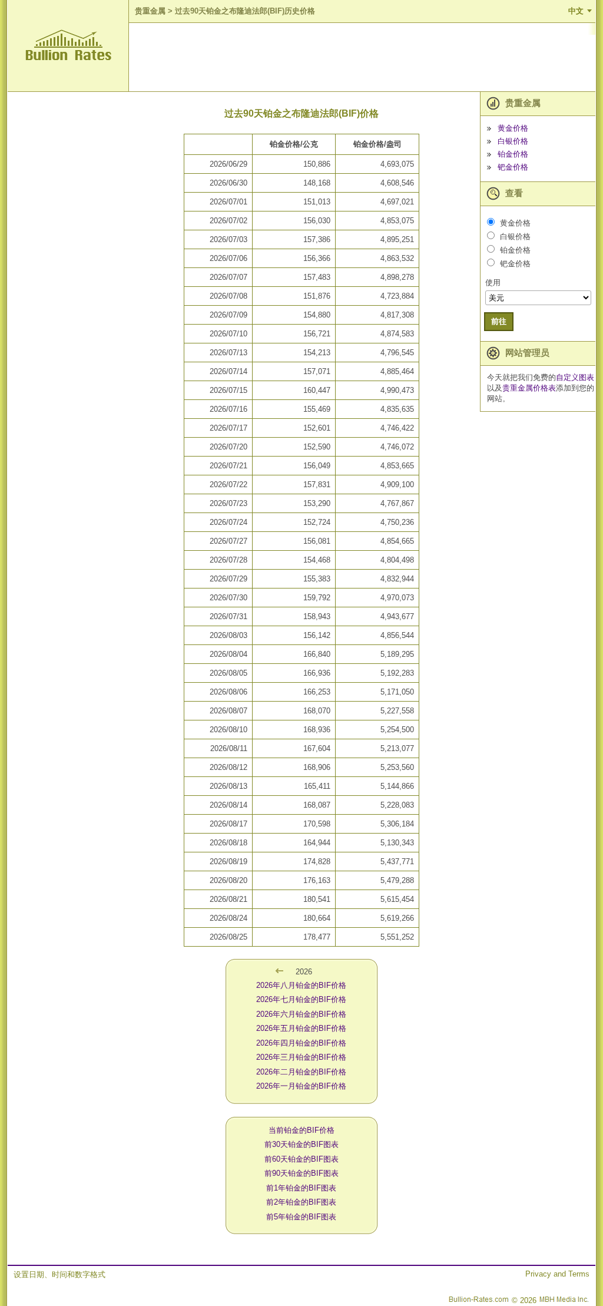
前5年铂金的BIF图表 (301, 1216)
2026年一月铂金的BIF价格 (301, 1086)
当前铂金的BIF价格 (301, 1130)
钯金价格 (513, 167)
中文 (576, 10)
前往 (498, 321)
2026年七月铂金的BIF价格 (301, 999)
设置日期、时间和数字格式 (59, 1274)
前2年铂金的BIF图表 (301, 1202)
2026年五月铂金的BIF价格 (301, 1028)
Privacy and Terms (557, 1273)
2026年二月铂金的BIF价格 (301, 1071)
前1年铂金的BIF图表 (301, 1187)
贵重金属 (150, 10)
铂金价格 (513, 154)
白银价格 (513, 141)
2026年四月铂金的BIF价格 (301, 1043)
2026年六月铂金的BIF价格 (301, 1014)
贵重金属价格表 (529, 387)
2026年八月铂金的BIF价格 (301, 985)
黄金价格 (513, 128)
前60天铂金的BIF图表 (301, 1159)
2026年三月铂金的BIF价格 (301, 1057)
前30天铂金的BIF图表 (301, 1144)
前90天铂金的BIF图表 (301, 1173)
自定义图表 (575, 377)
